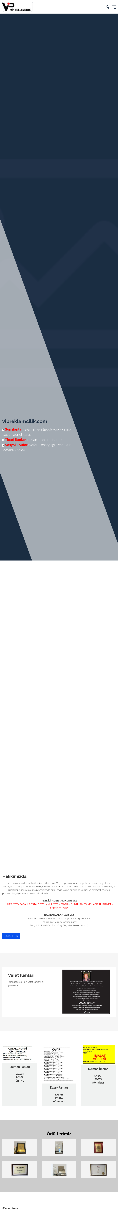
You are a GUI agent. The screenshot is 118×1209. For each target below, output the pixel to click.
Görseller (11, 936)
